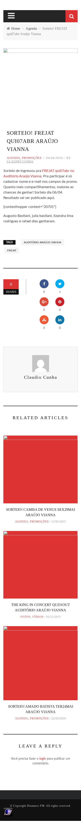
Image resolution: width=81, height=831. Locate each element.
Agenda (13, 158)
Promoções (32, 158)
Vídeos (38, 616)
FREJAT (11, 250)
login (42, 758)
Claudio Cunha (20, 161)
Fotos (25, 616)
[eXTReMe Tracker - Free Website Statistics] (8, 812)
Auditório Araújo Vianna (42, 242)
